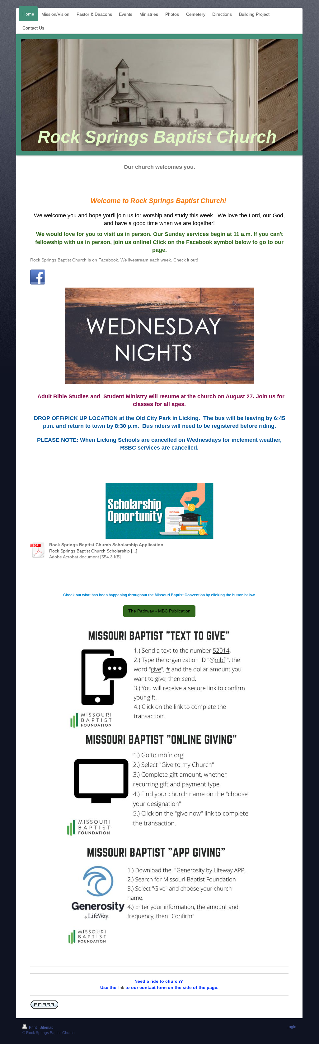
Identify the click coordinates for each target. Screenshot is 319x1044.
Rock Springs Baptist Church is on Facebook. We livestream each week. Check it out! (114, 259)
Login (291, 1027)
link (121, 987)
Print (33, 1027)
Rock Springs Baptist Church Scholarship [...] (93, 550)
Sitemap (47, 1027)
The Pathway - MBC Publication (159, 610)
